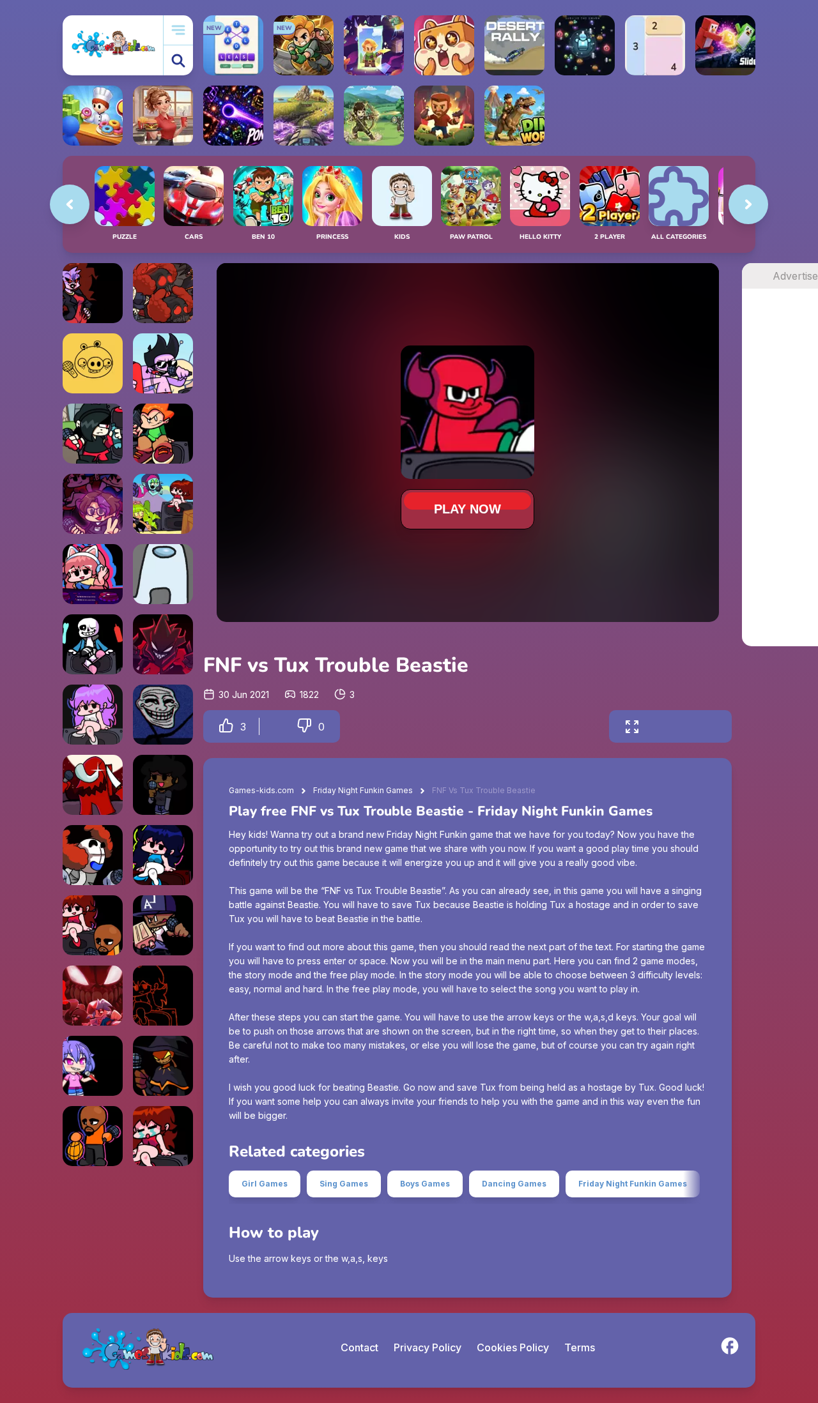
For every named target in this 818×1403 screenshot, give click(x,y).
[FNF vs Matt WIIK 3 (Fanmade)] (93, 1136)
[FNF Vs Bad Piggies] (93, 363)
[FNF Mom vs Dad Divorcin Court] (163, 1136)
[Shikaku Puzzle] (655, 45)
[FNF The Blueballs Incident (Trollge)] (163, 715)
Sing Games (344, 1183)
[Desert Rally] (514, 45)
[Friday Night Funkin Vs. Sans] (93, 644)
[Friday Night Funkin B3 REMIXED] (93, 715)
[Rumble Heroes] (374, 45)
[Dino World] (514, 116)
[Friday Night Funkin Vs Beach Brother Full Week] (163, 363)
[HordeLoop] (585, 45)
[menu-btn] (178, 30)
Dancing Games (514, 1183)
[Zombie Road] (444, 116)
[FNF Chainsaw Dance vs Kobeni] (163, 996)
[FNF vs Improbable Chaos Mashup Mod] (163, 293)
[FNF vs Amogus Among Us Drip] (163, 574)
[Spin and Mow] (304, 116)
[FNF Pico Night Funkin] (163, 434)
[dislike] (304, 726)
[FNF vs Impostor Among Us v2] (93, 785)
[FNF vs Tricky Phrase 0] (93, 855)
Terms (579, 1347)
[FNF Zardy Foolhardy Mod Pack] (163, 1066)
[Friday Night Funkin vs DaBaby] (163, 925)
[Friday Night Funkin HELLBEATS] (163, 855)
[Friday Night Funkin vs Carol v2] (163, 785)
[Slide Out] (725, 45)
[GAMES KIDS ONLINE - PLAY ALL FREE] (113, 45)
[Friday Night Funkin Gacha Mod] (93, 1066)
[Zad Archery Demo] (374, 116)
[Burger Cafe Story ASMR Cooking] (163, 116)
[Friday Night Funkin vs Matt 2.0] (93, 925)
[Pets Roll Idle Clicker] (444, 45)
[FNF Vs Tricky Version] (93, 996)
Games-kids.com (261, 790)
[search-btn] (178, 60)
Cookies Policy (513, 1347)
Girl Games (265, 1183)
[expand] (632, 726)
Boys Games (425, 1183)
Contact (359, 1347)
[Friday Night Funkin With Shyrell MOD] (93, 504)
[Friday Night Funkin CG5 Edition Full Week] (93, 574)
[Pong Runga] (233, 116)
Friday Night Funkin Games (363, 790)
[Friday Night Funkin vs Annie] (93, 434)
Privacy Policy (427, 1347)
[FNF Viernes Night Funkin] (163, 504)
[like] (226, 726)
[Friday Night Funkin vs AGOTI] (163, 644)
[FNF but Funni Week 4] (93, 293)
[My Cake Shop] (93, 116)
